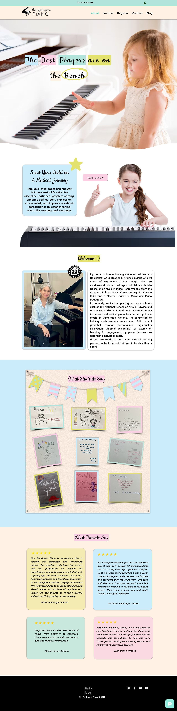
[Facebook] (134, 688)
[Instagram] (128, 688)
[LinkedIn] (140, 688)
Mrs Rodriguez (40, 10)
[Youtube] (146, 688)
